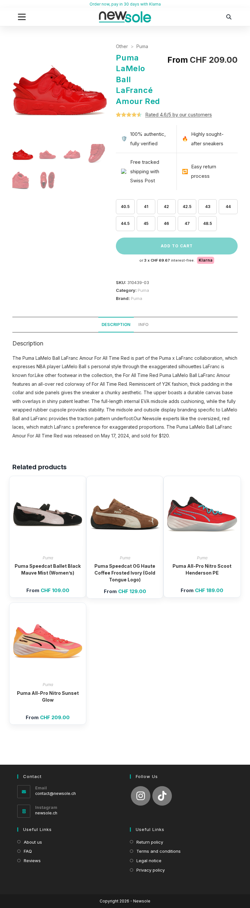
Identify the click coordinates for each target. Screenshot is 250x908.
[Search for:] (229, 16)
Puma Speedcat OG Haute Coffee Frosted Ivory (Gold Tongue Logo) (124, 572)
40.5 (125, 206)
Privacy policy (150, 870)
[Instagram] (140, 796)
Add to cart (177, 245)
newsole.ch (46, 813)
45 (146, 223)
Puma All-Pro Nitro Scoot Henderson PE (202, 569)
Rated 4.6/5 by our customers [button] (178, 114)
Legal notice (148, 860)
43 (207, 206)
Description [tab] (116, 324)
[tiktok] (162, 796)
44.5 (125, 223)
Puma (142, 46)
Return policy (149, 842)
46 (166, 223)
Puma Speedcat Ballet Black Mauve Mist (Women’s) (48, 569)
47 (187, 223)
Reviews (32, 860)
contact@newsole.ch (55, 793)
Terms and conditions (158, 851)
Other (122, 46)
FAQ (28, 851)
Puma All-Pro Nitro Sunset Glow (48, 696)
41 (146, 206)
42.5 (187, 206)
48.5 (207, 223)
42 (166, 206)
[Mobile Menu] (21, 16)
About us (33, 842)
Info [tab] (143, 324)
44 (228, 206)
